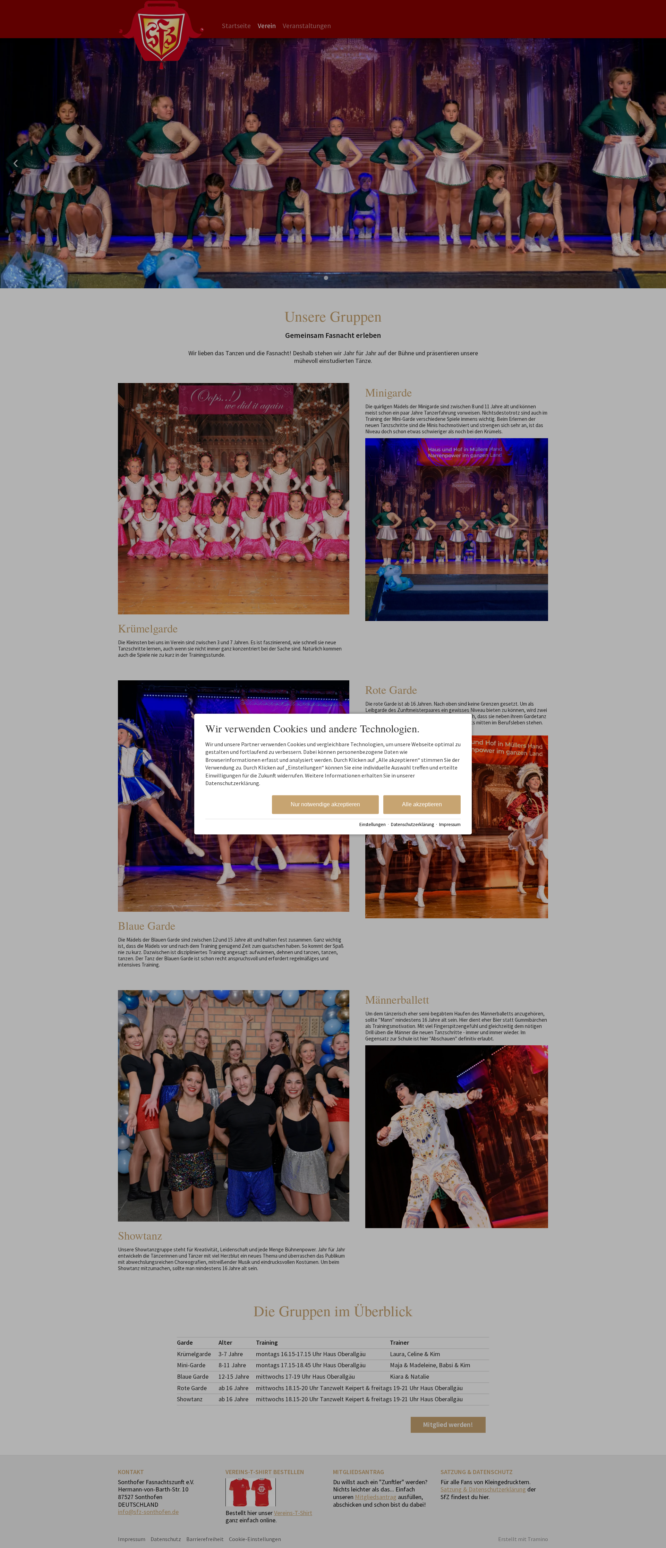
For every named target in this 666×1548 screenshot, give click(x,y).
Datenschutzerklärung (412, 824)
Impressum (450, 824)
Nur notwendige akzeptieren (325, 805)
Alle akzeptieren (422, 805)
